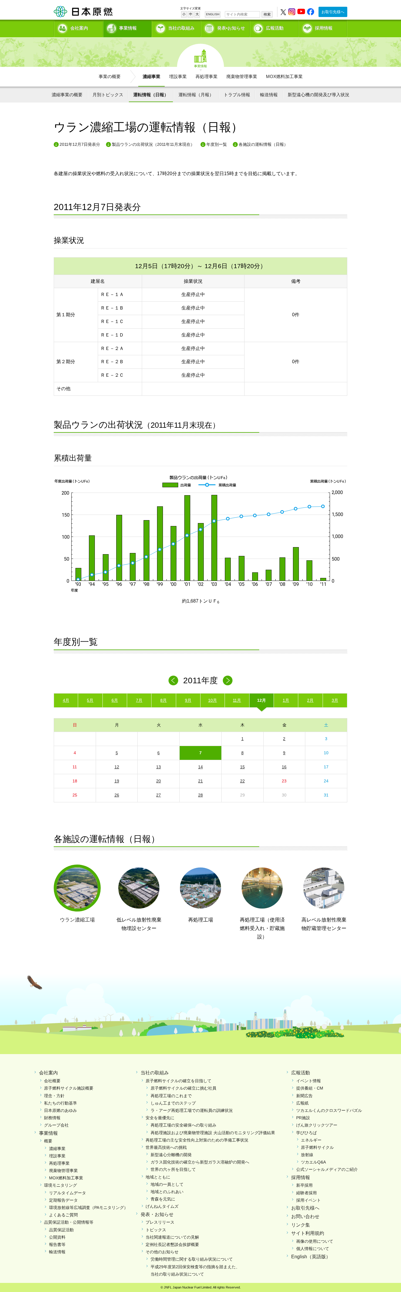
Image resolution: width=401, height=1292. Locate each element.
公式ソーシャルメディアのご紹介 (327, 1169)
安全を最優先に (160, 1117)
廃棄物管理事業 (241, 76)
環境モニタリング (60, 1185)
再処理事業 (207, 76)
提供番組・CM (309, 1088)
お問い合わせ (305, 1216)
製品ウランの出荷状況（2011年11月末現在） (153, 144)
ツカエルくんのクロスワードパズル (329, 1110)
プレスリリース (160, 1222)
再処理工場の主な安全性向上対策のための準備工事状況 (197, 1140)
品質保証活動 (61, 1229)
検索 (267, 14)
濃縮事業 (151, 76)
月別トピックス (107, 94)
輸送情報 (269, 94)
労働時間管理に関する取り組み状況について (192, 1259)
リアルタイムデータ (67, 1192)
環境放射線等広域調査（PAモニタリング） (88, 1207)
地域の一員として (167, 1184)
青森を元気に (163, 1199)
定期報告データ (63, 1200)
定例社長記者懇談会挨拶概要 (172, 1244)
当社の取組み (181, 28)
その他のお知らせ (162, 1251)
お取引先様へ (332, 12)
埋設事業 (178, 76)
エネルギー (311, 1140)
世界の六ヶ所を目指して (173, 1169)
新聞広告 (304, 1095)
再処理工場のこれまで (171, 1095)
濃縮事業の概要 (67, 94)
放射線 (307, 1154)
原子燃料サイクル (317, 1147)
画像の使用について (314, 1241)
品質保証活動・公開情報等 (68, 1222)
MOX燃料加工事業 (284, 76)
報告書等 (57, 1244)
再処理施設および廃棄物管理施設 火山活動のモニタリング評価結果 (213, 1132)
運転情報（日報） (151, 94)
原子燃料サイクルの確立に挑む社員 (183, 1088)
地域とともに (158, 1177)
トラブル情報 (237, 94)
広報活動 (275, 28)
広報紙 (302, 1103)
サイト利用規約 (307, 1233)
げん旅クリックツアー (316, 1125)
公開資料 (57, 1237)
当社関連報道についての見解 (172, 1237)
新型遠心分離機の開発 (171, 1154)
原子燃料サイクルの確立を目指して (178, 1080)
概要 (48, 1141)
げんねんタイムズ (162, 1206)
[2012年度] (227, 680)
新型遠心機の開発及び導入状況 (318, 94)
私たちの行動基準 (60, 1103)
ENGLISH (212, 14)
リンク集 (300, 1224)
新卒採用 (304, 1185)
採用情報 (324, 28)
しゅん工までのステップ (173, 1103)
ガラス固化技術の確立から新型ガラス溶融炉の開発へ (200, 1162)
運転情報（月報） (196, 94)
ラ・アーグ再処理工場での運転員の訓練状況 (192, 1110)
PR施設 (303, 1117)
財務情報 (52, 1117)
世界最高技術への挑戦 (166, 1147)
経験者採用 (306, 1192)
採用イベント (308, 1200)
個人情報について (312, 1248)
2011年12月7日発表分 (80, 144)
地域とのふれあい (167, 1191)
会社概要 (52, 1080)
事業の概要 (110, 76)
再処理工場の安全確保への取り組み (183, 1125)
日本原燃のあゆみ (60, 1110)
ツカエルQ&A (313, 1162)
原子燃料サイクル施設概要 (68, 1088)
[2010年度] (173, 680)
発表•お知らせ (231, 28)
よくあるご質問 (63, 1214)
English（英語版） (311, 1256)
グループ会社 (56, 1125)
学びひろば (306, 1132)
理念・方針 (54, 1095)
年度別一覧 (216, 144)
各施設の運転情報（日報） (263, 144)
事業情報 (128, 28)
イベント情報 (308, 1080)
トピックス (156, 1229)
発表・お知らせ (157, 1214)
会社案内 (79, 28)
